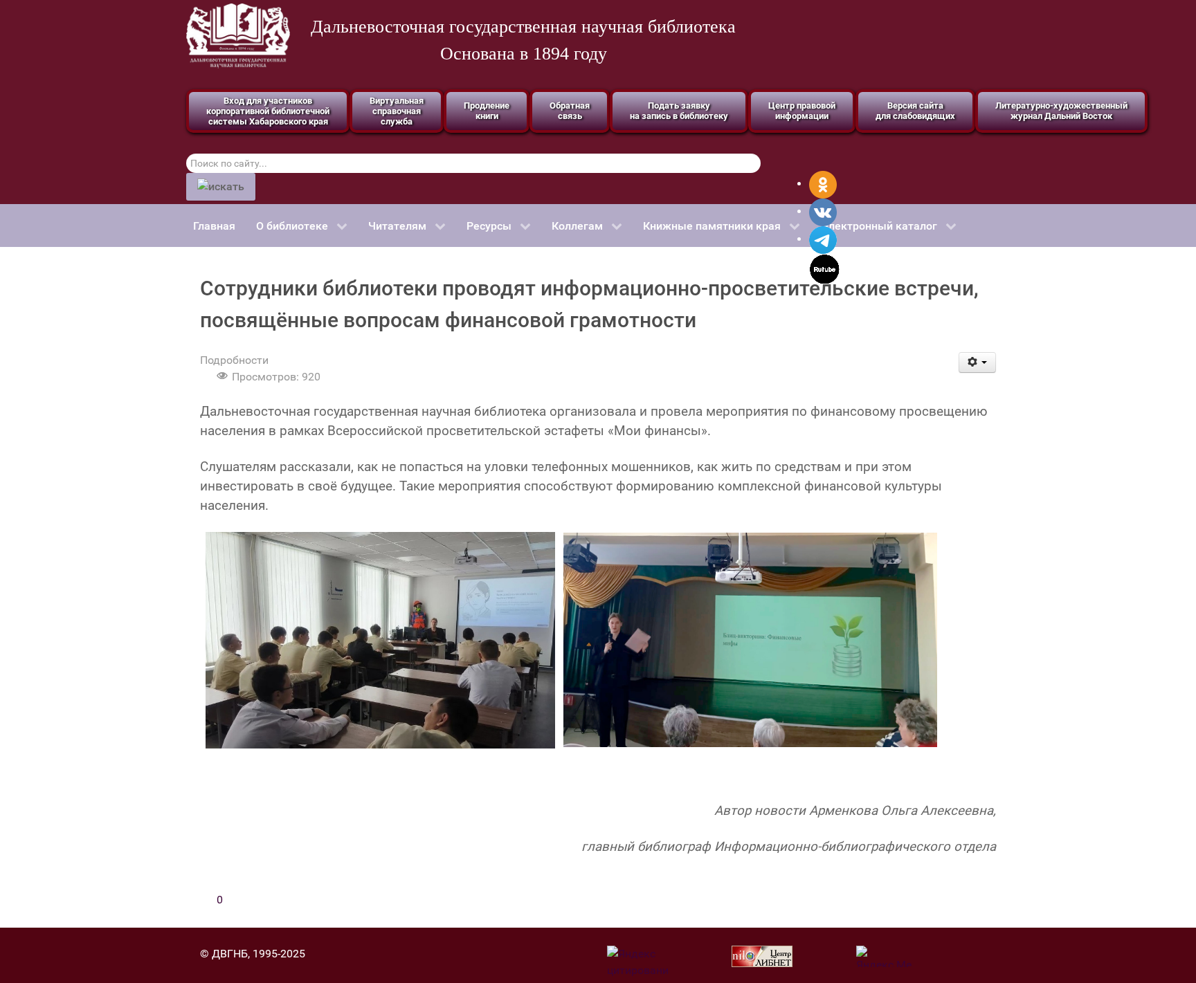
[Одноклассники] (823, 183)
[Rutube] (824, 268)
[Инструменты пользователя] (978, 362)
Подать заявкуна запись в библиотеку (679, 110)
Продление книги (486, 110)
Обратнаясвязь (570, 110)
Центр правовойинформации (801, 110)
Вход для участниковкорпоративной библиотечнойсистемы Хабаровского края (267, 111)
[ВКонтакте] (823, 211)
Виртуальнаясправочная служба (397, 111)
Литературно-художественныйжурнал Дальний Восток (1061, 110)
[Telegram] (823, 239)
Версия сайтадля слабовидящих (915, 110)
